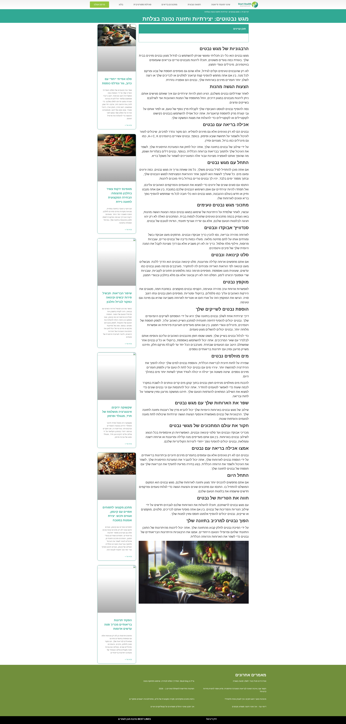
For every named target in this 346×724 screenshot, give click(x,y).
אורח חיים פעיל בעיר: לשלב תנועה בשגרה (249, 681)
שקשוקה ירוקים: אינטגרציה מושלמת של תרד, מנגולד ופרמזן (117, 411)
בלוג (121, 4)
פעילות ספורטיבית (142, 4)
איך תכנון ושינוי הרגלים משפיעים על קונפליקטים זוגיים (172, 706)
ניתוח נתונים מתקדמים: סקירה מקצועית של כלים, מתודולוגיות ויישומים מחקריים (161, 699)
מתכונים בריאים (169, 4)
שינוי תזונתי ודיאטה (220, 4)
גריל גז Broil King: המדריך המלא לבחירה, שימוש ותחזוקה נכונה (168, 681)
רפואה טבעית (194, 4)
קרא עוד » (128, 125)
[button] (142, 29)
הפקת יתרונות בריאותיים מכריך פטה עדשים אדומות (118, 624)
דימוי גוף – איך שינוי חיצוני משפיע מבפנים (249, 706)
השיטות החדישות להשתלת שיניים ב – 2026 (176, 689)
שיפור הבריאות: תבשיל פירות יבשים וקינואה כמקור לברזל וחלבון (117, 297)
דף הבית (245, 12)
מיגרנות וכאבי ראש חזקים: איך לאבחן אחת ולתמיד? (245, 699)
